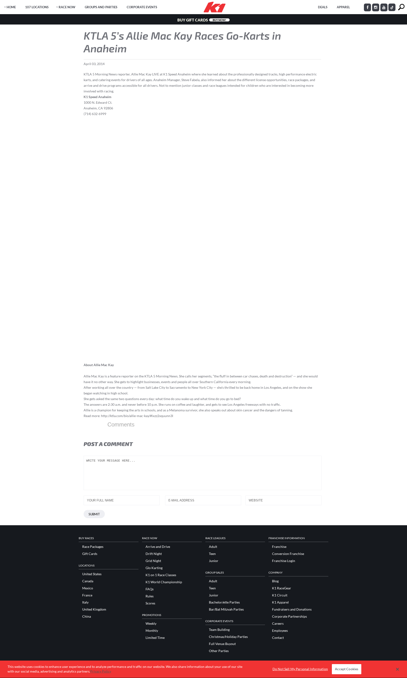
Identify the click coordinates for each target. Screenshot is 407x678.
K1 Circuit (279, 595)
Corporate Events (142, 7)
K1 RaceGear (281, 588)
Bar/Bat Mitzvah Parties (226, 609)
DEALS (322, 7)
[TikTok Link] (391, 7)
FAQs (150, 589)
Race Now (67, 7)
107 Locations (37, 7)
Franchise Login (283, 560)
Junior (213, 560)
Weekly (151, 623)
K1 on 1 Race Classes (161, 575)
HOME (11, 7)
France (87, 595)
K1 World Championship (164, 582)
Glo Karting (154, 568)
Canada (87, 581)
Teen (212, 553)
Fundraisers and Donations (292, 609)
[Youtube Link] (383, 7)
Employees (280, 630)
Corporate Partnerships (289, 616)
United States (92, 574)
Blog (275, 581)
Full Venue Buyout (222, 643)
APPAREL (343, 7)
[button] (397, 669)
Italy (85, 602)
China (86, 616)
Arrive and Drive (158, 546)
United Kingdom (94, 609)
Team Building (219, 629)
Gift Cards (89, 553)
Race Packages (92, 546)
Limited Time (155, 637)
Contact (278, 637)
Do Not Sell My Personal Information (300, 669)
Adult (213, 546)
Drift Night (154, 553)
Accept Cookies (346, 669)
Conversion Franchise (288, 553)
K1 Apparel (280, 602)
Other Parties (219, 651)
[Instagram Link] (375, 7)
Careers (278, 623)
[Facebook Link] (367, 7)
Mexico (87, 588)
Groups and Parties (101, 7)
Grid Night (153, 560)
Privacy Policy (100, 671)
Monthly (152, 630)
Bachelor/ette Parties (224, 602)
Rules (150, 596)
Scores (150, 603)
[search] (401, 7)
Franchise (279, 546)
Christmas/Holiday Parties (228, 636)
